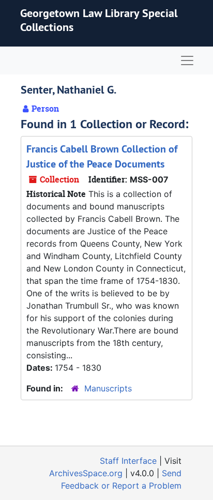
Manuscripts (108, 388)
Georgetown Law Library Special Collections (98, 20)
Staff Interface (128, 461)
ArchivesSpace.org (86, 473)
